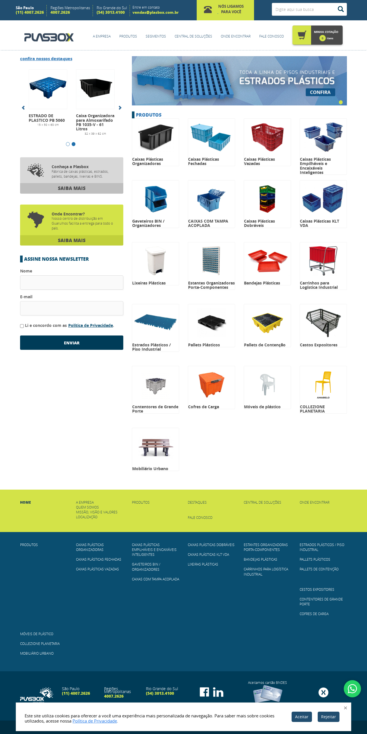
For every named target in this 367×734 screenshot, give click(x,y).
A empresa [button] (102, 36)
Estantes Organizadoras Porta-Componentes (266, 547)
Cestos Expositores (317, 589)
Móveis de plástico (36, 633)
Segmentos (156, 36)
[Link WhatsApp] (352, 688)
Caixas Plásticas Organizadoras (90, 547)
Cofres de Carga (314, 613)
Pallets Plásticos (315, 559)
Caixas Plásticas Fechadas (98, 559)
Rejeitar (328, 716)
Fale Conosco (271, 36)
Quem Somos (87, 507)
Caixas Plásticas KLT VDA (208, 554)
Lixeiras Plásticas (203, 564)
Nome (26, 271)
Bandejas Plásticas (260, 559)
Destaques (197, 502)
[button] (225, 10)
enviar (71, 343)
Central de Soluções (193, 36)
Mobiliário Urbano (37, 653)
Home (25, 502)
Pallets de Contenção (319, 569)
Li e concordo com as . (69, 325)
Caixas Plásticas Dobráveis (211, 544)
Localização (86, 517)
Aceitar (302, 716)
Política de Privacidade (90, 325)
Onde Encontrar (236, 36)
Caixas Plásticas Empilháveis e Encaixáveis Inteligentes (154, 549)
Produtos (128, 36)
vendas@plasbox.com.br (155, 12)
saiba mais (71, 188)
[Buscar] (341, 9)
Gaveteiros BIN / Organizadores (146, 566)
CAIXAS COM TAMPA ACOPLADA (155, 579)
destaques (46, 58)
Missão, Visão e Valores (97, 512)
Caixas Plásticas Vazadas (97, 569)
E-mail (26, 296)
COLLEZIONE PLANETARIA (40, 643)
